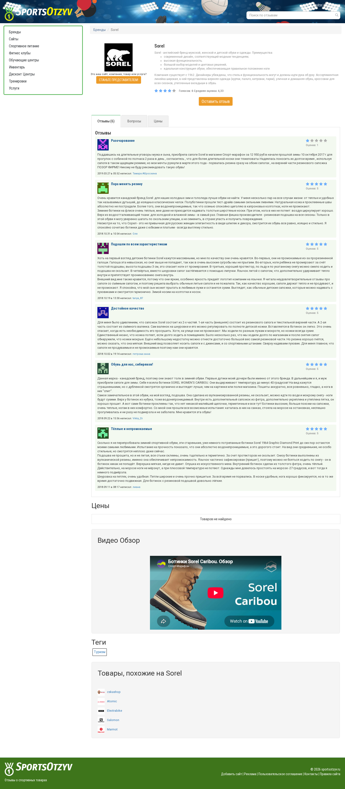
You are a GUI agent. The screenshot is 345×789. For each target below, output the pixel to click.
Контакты (311, 774)
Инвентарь (17, 67)
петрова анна (141, 353)
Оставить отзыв (216, 101)
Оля (135, 233)
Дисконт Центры (22, 74)
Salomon (113, 720)
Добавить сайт (231, 774)
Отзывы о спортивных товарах (26, 780)
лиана (136, 487)
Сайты (13, 39)
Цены (158, 121)
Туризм (99, 652)
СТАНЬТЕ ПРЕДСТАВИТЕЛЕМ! (118, 80)
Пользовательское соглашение (280, 774)
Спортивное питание (24, 46)
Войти (318, 5)
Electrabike (114, 710)
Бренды (15, 32)
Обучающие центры (24, 60)
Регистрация (332, 5)
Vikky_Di (138, 418)
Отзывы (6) (106, 121)
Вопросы (134, 121)
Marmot (112, 729)
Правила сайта (330, 774)
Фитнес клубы (20, 53)
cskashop (114, 692)
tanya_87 (138, 298)
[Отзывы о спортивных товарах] (44, 11)
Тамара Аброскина (145, 173)
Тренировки (18, 81)
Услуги (14, 88)
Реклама (250, 774)
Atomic (112, 701)
